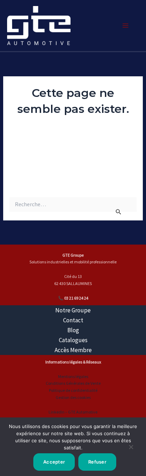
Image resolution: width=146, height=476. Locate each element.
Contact (73, 320)
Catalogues (73, 340)
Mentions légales (73, 376)
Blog (73, 330)
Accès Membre (73, 350)
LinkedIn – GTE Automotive (73, 412)
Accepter (54, 462)
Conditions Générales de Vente (73, 383)
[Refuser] (131, 449)
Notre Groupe (73, 310)
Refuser (97, 462)
